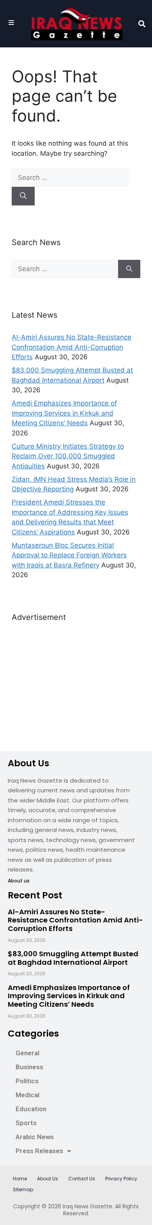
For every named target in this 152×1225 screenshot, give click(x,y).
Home (20, 1178)
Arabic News (35, 1137)
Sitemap (23, 1189)
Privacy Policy (121, 1178)
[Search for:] (70, 177)
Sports (26, 1123)
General (27, 1053)
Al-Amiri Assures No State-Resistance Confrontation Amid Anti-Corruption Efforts (71, 347)
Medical (27, 1095)
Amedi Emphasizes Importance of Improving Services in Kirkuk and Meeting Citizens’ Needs (64, 413)
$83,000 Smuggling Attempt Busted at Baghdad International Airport (73, 958)
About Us (47, 1178)
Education (31, 1109)
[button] (141, 23)
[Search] (23, 196)
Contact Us (81, 1178)
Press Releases (39, 1151)
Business (29, 1067)
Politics (27, 1081)
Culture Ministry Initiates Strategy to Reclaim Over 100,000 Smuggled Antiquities (68, 456)
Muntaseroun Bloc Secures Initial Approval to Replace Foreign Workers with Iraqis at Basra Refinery (69, 555)
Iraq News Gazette (87, 1206)
